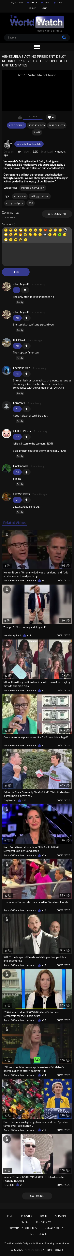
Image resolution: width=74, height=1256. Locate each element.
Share (37, 132)
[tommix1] (6, 405)
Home (9, 1216)
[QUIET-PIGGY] (6, 433)
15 (6, 731)
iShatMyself (21, 284)
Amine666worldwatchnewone (20, 580)
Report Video (36, 125)
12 (6, 676)
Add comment (57, 214)
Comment (7, 224)
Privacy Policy (54, 1228)
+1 (25, 290)
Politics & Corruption (32, 188)
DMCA (24, 1222)
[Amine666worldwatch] (8, 144)
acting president (40, 196)
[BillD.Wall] (6, 342)
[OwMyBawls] (6, 496)
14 (6, 785)
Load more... (37, 1196)
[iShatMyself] (6, 286)
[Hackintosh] (6, 468)
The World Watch (32, 1250)
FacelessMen (21, 367)
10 (6, 1115)
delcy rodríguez (14, 203)
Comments (10, 212)
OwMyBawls (21, 494)
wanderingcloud (12, 635)
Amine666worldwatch (29, 144)
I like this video (20, 117)
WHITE (33, 2)
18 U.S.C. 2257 (44, 1222)
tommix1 (19, 402)
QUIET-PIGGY (22, 430)
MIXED (59, 2)
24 (6, 951)
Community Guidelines (22, 1228)
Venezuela (20, 196)
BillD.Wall (19, 340)
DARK (47, 2)
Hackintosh (20, 466)
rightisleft (9, 1185)
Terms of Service (37, 1234)
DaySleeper (10, 800)
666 (30, 203)
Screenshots (57, 125)
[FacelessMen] (6, 370)
